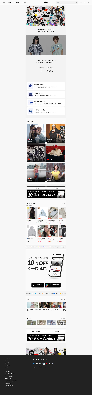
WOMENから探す (36, 191)
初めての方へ (8, 374)
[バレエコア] (41, 325)
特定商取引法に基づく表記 (11, 384)
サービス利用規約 (9, 379)
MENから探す (56, 191)
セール (9, 2)
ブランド (24, 2)
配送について (8, 381)
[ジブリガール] (31, 325)
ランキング (16, 2)
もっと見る (63, 124)
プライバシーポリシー (10, 376)
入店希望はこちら (9, 388)
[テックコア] (51, 325)
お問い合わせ (8, 386)
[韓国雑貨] (61, 325)
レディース (7, 361)
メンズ (6, 363)
